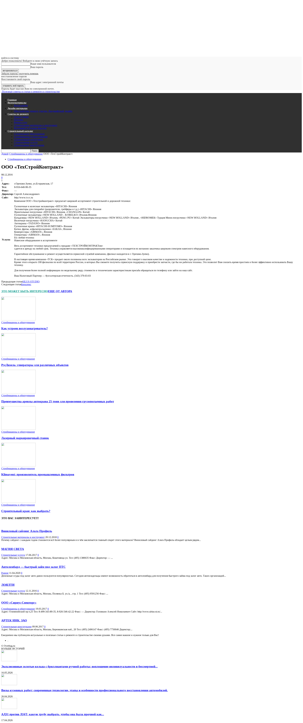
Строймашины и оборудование (31, 136)
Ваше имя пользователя (43, 63)
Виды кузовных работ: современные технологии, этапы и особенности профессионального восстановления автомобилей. (84, 690)
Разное (5, 573)
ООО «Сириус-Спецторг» (18, 602)
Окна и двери (21, 116)
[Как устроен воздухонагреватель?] (18, 319)
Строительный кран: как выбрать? (25, 511)
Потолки (18, 119)
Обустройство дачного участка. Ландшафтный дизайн (43, 111)
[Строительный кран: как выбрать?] (18, 502)
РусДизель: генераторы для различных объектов (34, 365)
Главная (12, 100)
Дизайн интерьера (17, 108)
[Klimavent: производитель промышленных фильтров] (18, 465)
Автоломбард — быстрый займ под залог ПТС (33, 566)
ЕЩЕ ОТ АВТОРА (60, 291)
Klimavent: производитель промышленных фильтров (37, 474)
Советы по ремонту (18, 114)
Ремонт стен (20, 122)
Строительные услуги (26, 142)
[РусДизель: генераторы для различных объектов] (18, 356)
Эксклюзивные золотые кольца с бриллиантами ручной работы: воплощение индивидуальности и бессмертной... (79, 666)
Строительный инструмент (28, 139)
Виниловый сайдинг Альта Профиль (26, 531)
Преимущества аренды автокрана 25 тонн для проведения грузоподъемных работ (57, 401)
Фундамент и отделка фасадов (30, 128)
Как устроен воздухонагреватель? (24, 328)
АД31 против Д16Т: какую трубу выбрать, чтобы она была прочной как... (52, 714)
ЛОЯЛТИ (8, 584)
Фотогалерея (21, 105)
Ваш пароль (36, 67)
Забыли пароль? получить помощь (19, 73)
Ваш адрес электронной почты (47, 82)
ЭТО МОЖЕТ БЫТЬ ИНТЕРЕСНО (24, 291)
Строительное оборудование (29, 133)
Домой (5, 153)
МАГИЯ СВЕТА (12, 549)
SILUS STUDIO (31, 281)
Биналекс (26, 284)
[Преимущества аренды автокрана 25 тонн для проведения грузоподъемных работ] (18, 392)
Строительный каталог (20, 131)
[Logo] (1, 94)
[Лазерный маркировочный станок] (18, 429)
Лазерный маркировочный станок (25, 438)
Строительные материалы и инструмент (35, 125)
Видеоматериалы (17, 102)
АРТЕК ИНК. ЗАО (14, 620)
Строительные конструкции (29, 145)
